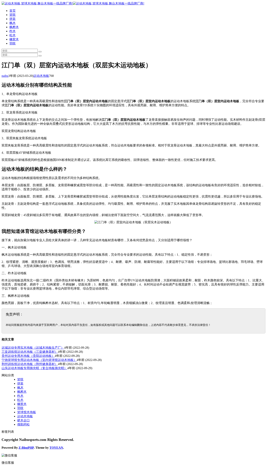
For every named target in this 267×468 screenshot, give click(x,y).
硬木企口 (23, 420)
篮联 (12, 14)
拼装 (12, 18)
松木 (12, 35)
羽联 (12, 43)
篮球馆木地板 (26, 412)
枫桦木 (14, 27)
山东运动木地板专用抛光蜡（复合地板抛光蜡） (34, 368)
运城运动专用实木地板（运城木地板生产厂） (33, 347)
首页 (12, 10)
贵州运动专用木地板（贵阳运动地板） (28, 355)
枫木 (12, 23)
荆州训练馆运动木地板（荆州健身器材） (30, 364)
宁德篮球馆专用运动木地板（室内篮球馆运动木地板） (39, 360)
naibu (5, 75)
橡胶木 (14, 39)
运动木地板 (41, 75)
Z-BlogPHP (26, 447)
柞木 (12, 31)
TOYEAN (56, 447)
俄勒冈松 (23, 424)
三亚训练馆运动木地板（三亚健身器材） (30, 351)
